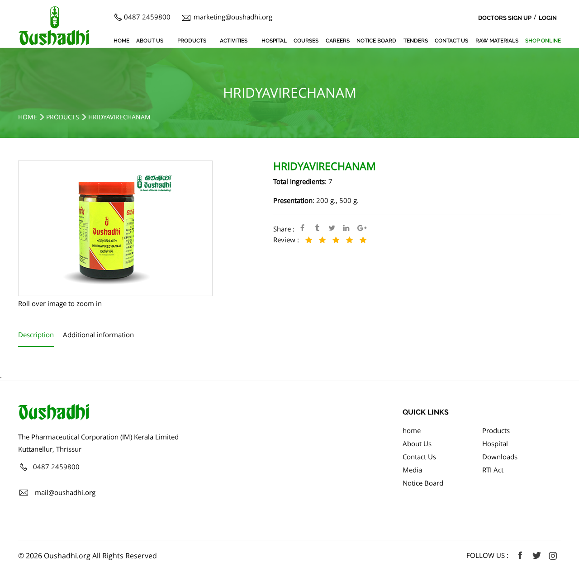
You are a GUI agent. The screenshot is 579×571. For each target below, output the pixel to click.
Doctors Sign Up (505, 17)
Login (548, 17)
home (121, 41)
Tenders (415, 41)
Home (27, 117)
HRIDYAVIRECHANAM (119, 117)
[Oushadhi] (54, 11)
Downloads (499, 456)
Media (412, 469)
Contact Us (451, 41)
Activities (233, 41)
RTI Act (492, 469)
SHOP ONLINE (543, 41)
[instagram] (553, 555)
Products (191, 41)
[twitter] (536, 555)
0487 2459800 (147, 16)
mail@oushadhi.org (65, 492)
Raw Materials (496, 41)
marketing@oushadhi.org (233, 16)
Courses (306, 41)
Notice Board (376, 41)
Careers (338, 41)
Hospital (274, 41)
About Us (149, 41)
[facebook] (520, 555)
